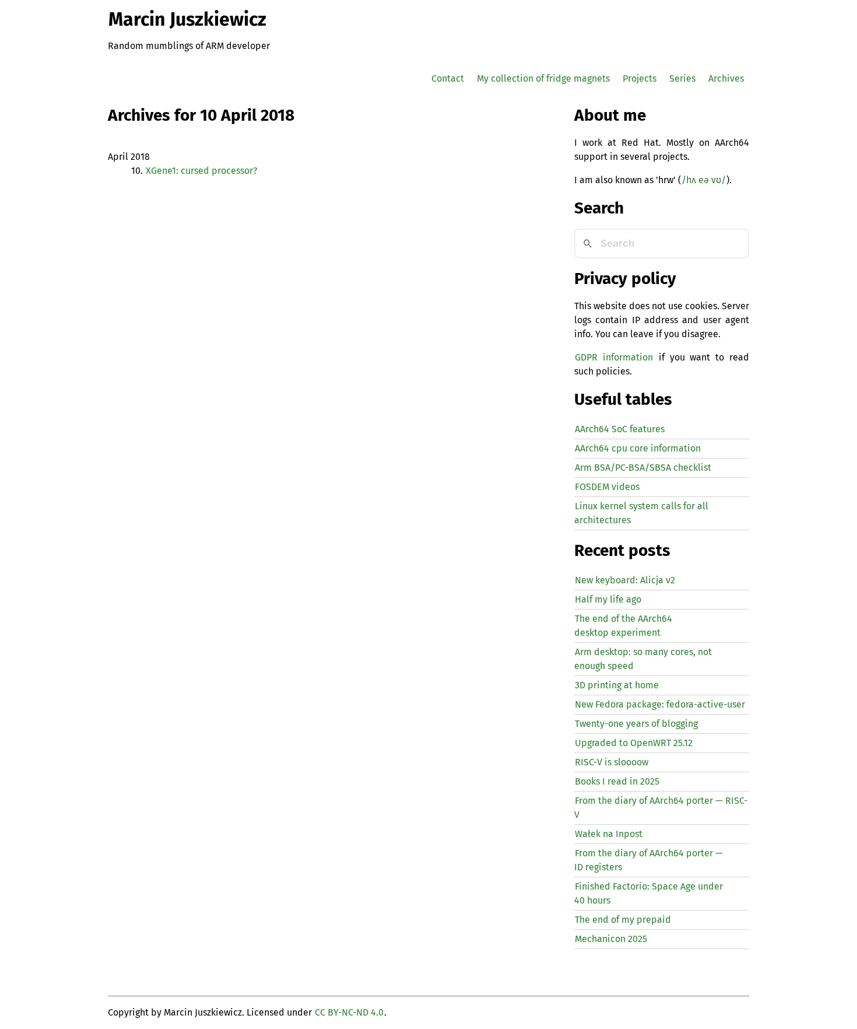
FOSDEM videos (607, 486)
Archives (726, 78)
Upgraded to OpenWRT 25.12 (634, 742)
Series (682, 78)
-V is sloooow (611, 762)
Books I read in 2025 (617, 781)
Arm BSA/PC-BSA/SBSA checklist (643, 467)
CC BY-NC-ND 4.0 (349, 1012)
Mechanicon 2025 (611, 938)
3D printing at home (617, 685)
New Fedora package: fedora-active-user (660, 704)
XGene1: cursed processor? (201, 170)
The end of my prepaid (623, 919)
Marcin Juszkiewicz (187, 19)
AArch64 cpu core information (638, 448)
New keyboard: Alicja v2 (625, 580)
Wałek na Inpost (608, 833)
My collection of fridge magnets (543, 78)
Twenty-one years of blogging (636, 723)
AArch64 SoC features (620, 429)
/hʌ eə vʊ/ (704, 180)
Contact (447, 78)
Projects (639, 78)
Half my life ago (608, 599)
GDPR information (614, 357)
